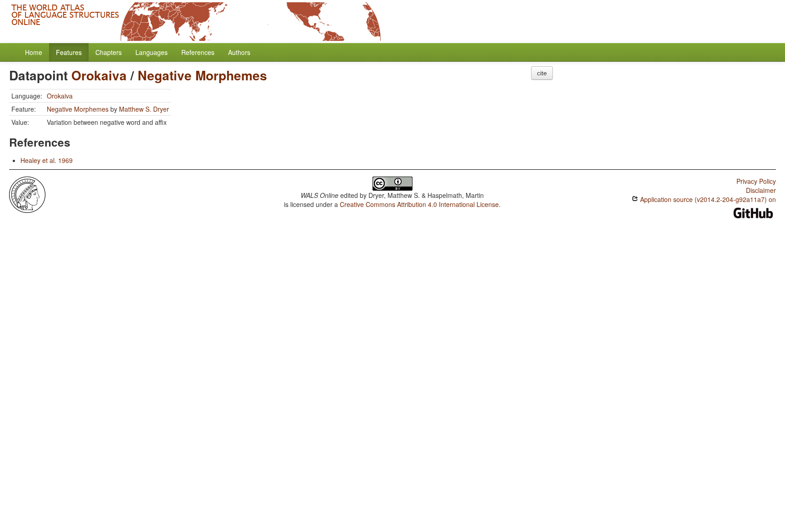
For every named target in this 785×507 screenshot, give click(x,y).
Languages (151, 52)
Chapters (108, 52)
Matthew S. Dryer (144, 108)
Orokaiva (99, 75)
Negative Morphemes (202, 75)
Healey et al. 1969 (46, 160)
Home (33, 52)
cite (542, 73)
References (197, 52)
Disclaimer (761, 190)
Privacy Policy (756, 181)
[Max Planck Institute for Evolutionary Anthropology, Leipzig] (27, 193)
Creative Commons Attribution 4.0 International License (419, 204)
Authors (239, 52)
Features (69, 52)
